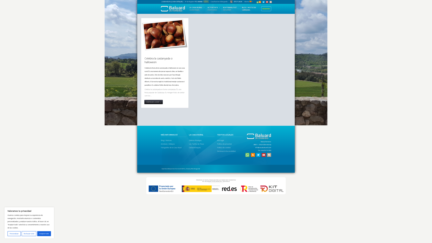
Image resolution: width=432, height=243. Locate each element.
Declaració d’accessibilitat (226, 151)
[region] (29, 222)
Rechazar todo (29, 234)
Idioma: (247, 2)
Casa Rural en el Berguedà (219, 2)
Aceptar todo (44, 234)
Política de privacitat (224, 144)
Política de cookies (224, 147)
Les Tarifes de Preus (196, 144)
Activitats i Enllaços (168, 144)
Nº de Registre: (193, 2)
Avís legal (220, 140)
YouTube (267, 2)
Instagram (271, 2)
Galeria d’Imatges (195, 140)
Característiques (195, 147)
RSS (260, 2)
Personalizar (14, 234)
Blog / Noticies (166, 140)
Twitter (263, 2)
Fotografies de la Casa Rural (171, 147)
